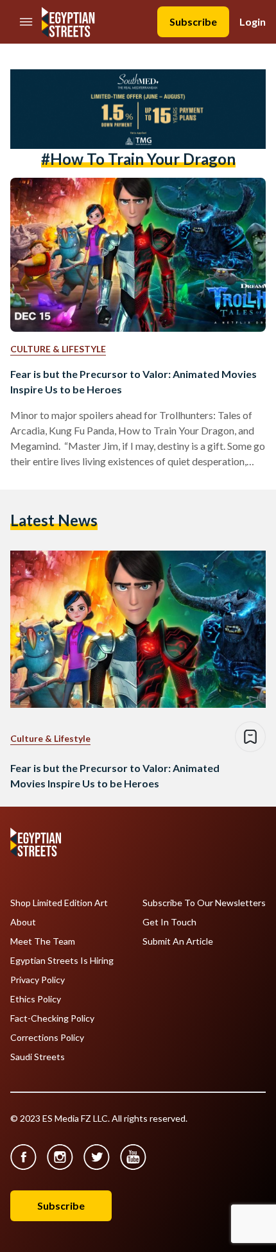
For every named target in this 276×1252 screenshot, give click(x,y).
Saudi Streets (37, 1057)
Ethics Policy (35, 999)
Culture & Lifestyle (58, 348)
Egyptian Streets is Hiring (62, 961)
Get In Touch (169, 922)
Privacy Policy (37, 980)
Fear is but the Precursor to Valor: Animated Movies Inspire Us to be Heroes (133, 381)
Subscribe (193, 21)
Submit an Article (177, 941)
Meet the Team (42, 941)
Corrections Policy (47, 1038)
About (23, 922)
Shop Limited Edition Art (59, 903)
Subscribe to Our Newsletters (204, 903)
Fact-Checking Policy (52, 1018)
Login (252, 21)
